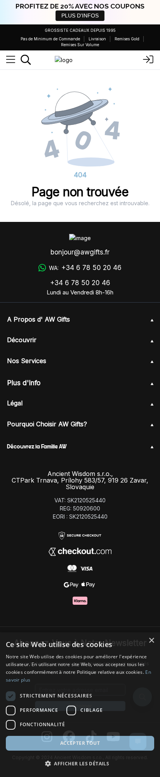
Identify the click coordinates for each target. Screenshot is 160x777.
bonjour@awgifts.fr (80, 252)
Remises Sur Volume (80, 44)
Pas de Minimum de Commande (50, 38)
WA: (85, 268)
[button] (80, 763)
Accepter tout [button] (80, 743)
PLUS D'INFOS (80, 15)
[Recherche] (25, 60)
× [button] (151, 641)
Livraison (97, 38)
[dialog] (80, 704)
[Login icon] (148, 59)
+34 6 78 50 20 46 (80, 283)
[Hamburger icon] (10, 59)
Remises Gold (127, 38)
